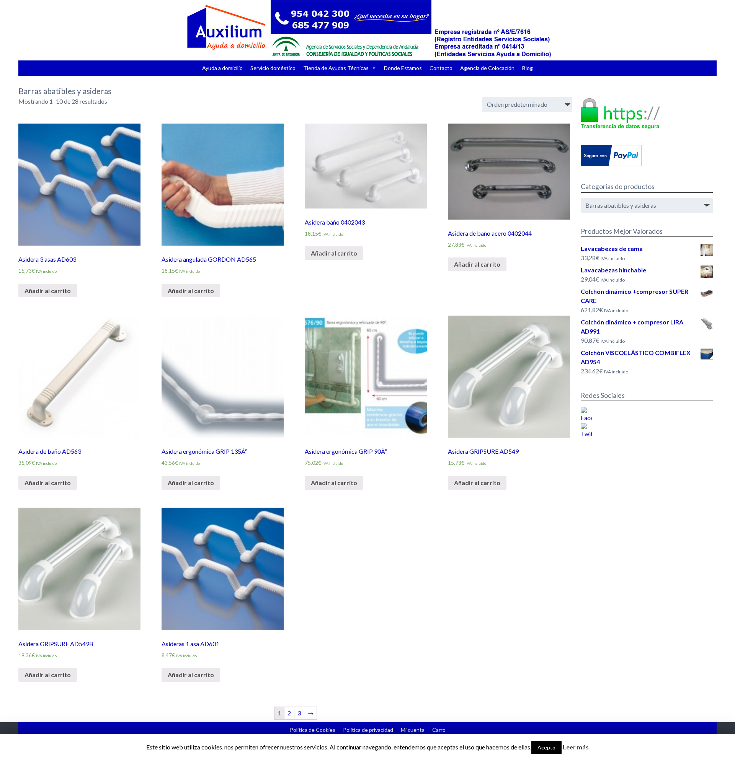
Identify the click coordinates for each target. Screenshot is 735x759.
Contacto (441, 68)
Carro (439, 729)
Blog (527, 68)
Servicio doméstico (273, 68)
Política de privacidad (368, 729)
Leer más (576, 747)
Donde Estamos (403, 68)
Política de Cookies (312, 729)
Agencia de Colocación (487, 68)
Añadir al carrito (47, 290)
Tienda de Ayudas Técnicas (336, 68)
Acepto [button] (546, 747)
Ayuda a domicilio (222, 68)
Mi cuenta (413, 729)
